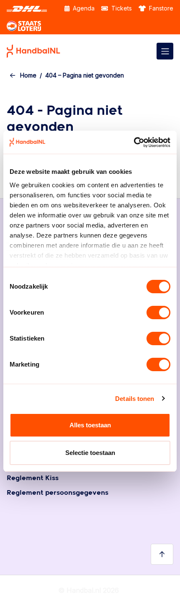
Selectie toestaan (90, 452)
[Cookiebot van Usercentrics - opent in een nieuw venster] (133, 142)
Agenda (83, 8)
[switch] (158, 312)
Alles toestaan (90, 425)
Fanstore (160, 8)
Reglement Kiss (33, 478)
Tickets (121, 8)
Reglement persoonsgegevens (57, 493)
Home (28, 75)
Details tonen (134, 398)
